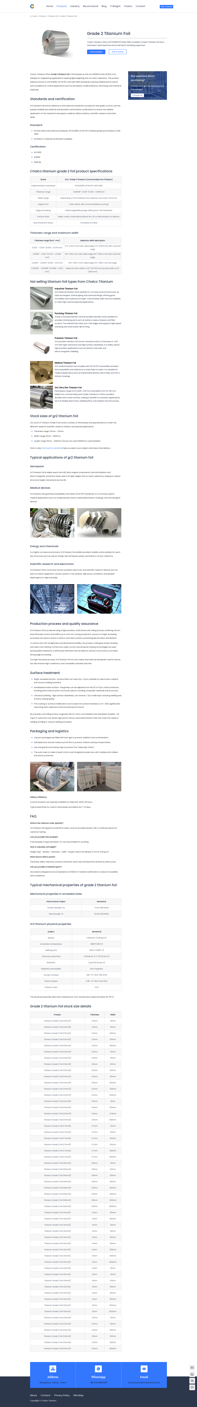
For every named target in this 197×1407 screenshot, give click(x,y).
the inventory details (51, 448)
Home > (36, 16)
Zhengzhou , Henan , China (52, 1382)
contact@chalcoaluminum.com (144, 1382)
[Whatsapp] (192, 1374)
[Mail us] (192, 1368)
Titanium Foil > (54, 16)
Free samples (96, 51)
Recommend (90, 6)
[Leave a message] (192, 1387)
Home (49, 6)
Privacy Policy (62, 1395)
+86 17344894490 (98, 1382)
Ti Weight (115, 6)
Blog (104, 6)
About (33, 1395)
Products (62, 6)
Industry (75, 6)
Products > (43, 16)
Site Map (78, 1395)
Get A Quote (166, 6)
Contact (140, 6)
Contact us (137, 95)
